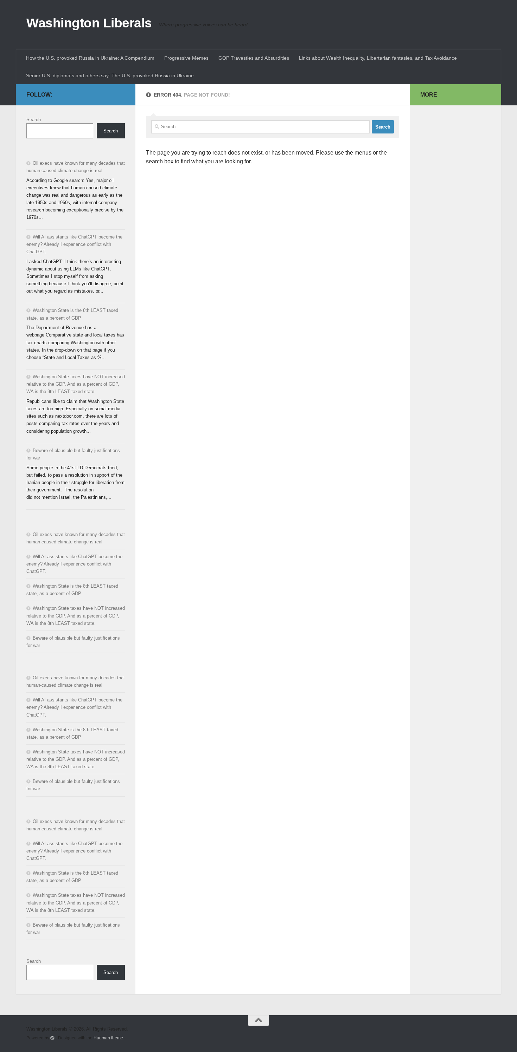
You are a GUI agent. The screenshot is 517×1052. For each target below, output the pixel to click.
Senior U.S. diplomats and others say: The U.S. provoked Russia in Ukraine (110, 75)
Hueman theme (108, 1037)
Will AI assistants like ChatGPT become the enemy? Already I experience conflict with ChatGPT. (74, 244)
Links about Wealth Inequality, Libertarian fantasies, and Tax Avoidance (378, 58)
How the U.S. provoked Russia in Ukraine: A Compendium (90, 58)
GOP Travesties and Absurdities (253, 58)
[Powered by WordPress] (52, 1038)
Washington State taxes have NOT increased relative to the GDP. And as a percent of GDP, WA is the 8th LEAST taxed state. (75, 384)
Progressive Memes (186, 58)
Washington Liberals (89, 23)
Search (33, 119)
